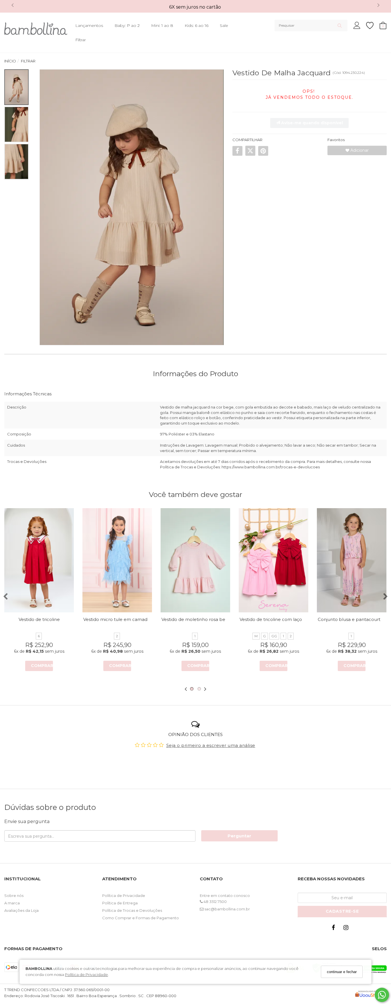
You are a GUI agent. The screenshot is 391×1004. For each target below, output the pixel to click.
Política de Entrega (120, 903)
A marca (12, 903)
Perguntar (239, 836)
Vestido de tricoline (39, 619)
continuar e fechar (342, 972)
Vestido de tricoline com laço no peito (280, 619)
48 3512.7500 (215, 901)
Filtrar (80, 39)
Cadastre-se (342, 911)
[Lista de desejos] (372, 25)
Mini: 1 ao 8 (162, 25)
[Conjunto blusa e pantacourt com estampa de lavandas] (351, 560)
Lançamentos (89, 25)
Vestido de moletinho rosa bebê (196, 619)
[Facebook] (334, 929)
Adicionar (359, 150)
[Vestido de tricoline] (39, 560)
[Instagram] (347, 929)
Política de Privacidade (86, 974)
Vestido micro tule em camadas (117, 619)
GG (274, 636)
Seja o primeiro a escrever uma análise (210, 745)
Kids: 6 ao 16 (196, 25)
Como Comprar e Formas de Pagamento (140, 918)
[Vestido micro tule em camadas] (117, 560)
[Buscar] (339, 25)
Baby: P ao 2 (127, 25)
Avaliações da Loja (21, 910)
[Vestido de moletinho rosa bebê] (195, 560)
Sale (224, 25)
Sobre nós (13, 895)
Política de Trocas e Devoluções (132, 910)
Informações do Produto (195, 373)
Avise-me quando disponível (311, 122)
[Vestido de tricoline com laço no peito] (273, 560)
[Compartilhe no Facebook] (237, 151)
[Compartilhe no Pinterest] (263, 151)
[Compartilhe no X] (250, 151)
